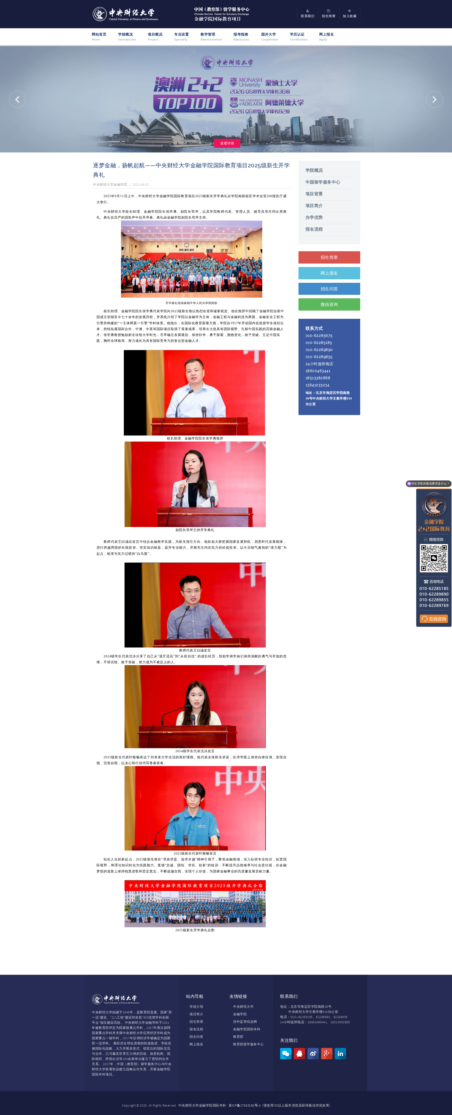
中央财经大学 (243, 1006)
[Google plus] (326, 1053)
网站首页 (99, 36)
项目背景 (314, 193)
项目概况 (155, 36)
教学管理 (211, 36)
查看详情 (227, 143)
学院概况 (314, 170)
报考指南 (242, 36)
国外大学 (269, 36)
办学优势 (314, 217)
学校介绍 (196, 1006)
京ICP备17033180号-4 (245, 1105)
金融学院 (240, 1014)
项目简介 (314, 205)
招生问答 (196, 1037)
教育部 (238, 1037)
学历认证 (299, 36)
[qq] (299, 1053)
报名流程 (314, 229)
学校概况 (127, 36)
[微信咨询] (285, 1053)
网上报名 (326, 36)
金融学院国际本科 (246, 1029)
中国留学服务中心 (323, 182)
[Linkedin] (340, 1053)
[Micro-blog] (313, 1053)
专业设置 (181, 36)
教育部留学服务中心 (248, 1044)
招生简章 (196, 1021)
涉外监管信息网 (245, 1021)
